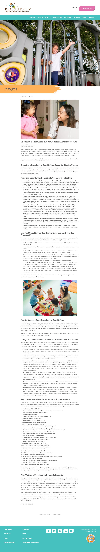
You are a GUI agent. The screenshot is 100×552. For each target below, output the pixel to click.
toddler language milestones (58, 255)
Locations (8, 530)
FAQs (6, 538)
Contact (7, 534)
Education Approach (43, 17)
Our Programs (57, 17)
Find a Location (87, 8)
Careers (74, 7)
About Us (31, 17)
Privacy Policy (9, 542)
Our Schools (67, 17)
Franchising (91, 17)
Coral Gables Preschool (27, 499)
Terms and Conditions (30, 542)
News (84, 17)
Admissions (76, 17)
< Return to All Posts (27, 96)
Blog (24, 534)
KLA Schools (32, 199)
